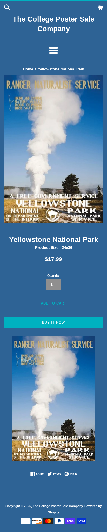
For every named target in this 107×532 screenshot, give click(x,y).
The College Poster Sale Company (53, 24)
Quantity (53, 276)
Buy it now (53, 322)
